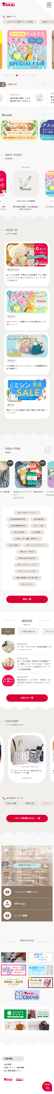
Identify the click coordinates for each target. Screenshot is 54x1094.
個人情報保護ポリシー (13, 1068)
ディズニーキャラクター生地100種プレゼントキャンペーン (34, 644)
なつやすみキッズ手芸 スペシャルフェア (26, 188)
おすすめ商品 (19, 530)
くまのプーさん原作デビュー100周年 (20, 22)
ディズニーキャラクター (36, 543)
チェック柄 (39, 523)
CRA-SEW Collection (27, 556)
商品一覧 (27, 596)
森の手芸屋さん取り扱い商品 (27, 575)
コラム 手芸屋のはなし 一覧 (27, 815)
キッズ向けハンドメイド (27, 510)
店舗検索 (47, 1084)
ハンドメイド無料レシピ (26, 889)
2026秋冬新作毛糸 (18, 517)
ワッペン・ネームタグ (28, 569)
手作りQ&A (20, 901)
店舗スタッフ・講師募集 (14, 1065)
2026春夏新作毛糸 (19, 523)
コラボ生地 (14, 543)
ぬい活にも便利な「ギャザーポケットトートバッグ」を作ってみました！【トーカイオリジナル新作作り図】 (26, 773)
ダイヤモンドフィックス (27, 562)
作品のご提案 (11, 801)
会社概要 (7, 1062)
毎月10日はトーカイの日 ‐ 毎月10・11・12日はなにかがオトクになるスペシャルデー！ (34, 678)
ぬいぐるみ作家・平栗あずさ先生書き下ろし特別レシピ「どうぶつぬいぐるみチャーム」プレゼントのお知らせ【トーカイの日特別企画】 (33, 661)
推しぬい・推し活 (27, 549)
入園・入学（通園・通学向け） (28, 536)
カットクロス (27, 582)
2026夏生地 (39, 517)
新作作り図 (30, 801)
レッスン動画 (21, 912)
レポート (47, 801)
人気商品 (37, 530)
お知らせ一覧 (27, 695)
